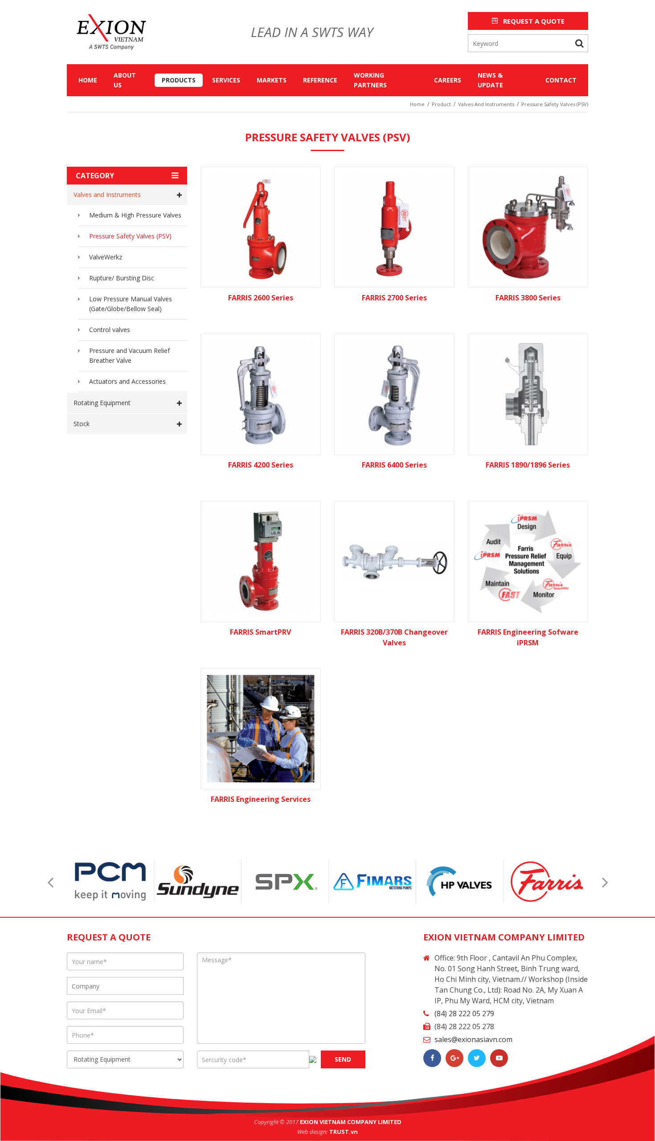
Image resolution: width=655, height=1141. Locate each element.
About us (125, 80)
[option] (110, 881)
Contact (561, 80)
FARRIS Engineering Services (261, 799)
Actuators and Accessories (127, 381)
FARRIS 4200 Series (260, 465)
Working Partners (370, 80)
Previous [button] (50, 881)
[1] (579, 43)
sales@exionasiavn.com (473, 1039)
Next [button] (605, 881)
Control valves (109, 329)
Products (179, 80)
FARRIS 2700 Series (394, 298)
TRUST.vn (343, 1132)
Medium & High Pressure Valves (135, 215)
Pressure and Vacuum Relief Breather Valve (129, 355)
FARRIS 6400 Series (394, 465)
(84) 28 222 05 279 (464, 1013)
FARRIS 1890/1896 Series (528, 465)
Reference (320, 80)
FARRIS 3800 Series (528, 298)
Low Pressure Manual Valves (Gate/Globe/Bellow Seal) (130, 304)
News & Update (490, 80)
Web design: (312, 1132)
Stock (82, 423)
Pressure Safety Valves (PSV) (130, 236)
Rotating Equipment (102, 402)
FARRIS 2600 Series (260, 298)
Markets (272, 80)
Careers (447, 80)
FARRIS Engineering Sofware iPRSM (528, 637)
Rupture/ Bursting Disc (121, 278)
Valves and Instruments (107, 194)
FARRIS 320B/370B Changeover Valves (394, 637)
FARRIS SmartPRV (260, 632)
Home (87, 80)
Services (226, 80)
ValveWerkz (105, 257)
